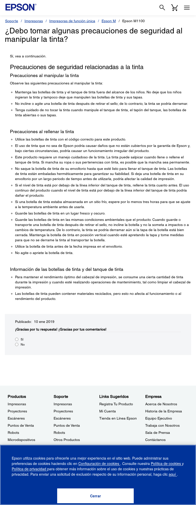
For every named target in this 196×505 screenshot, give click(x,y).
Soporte (11, 21)
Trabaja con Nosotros (162, 425)
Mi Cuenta (107, 411)
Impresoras (33, 21)
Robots (13, 433)
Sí (22, 339)
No (23, 344)
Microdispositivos (21, 440)
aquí (173, 474)
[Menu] (187, 8)
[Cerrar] (95, 495)
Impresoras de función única (72, 21)
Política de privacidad (29, 468)
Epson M (109, 21)
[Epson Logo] (21, 7)
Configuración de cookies (99, 463)
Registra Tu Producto (116, 404)
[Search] (162, 8)
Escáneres (16, 418)
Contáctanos (155, 440)
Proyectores (17, 411)
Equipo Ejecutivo (158, 418)
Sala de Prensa (157, 433)
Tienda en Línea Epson (118, 418)
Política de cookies (166, 463)
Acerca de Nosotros (161, 404)
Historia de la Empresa (163, 411)
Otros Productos (67, 440)
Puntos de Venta (21, 425)
